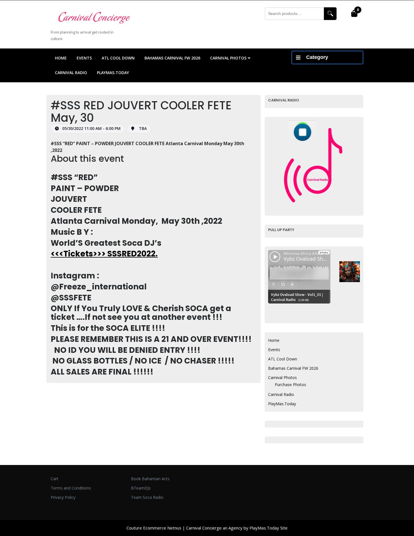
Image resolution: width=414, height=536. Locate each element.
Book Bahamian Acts (150, 478)
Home (61, 58)
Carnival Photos (228, 58)
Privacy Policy (63, 497)
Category (317, 57)
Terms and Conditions (71, 488)
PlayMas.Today (113, 72)
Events (84, 58)
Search (330, 13)
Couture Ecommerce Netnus (153, 528)
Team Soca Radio (147, 497)
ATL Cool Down (118, 58)
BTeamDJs (141, 488)
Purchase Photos (290, 384)
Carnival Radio (71, 72)
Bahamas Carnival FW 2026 (172, 58)
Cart (54, 478)
